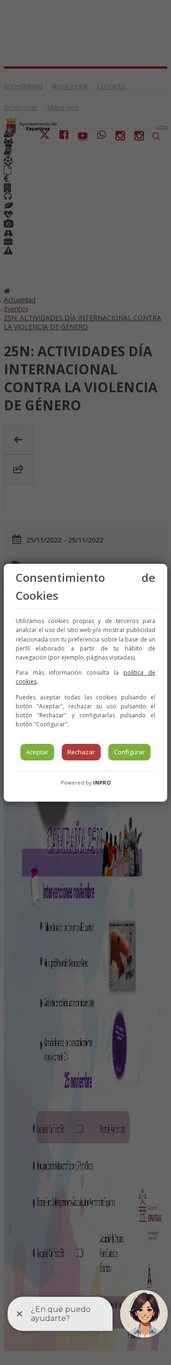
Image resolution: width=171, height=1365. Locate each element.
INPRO (102, 782)
